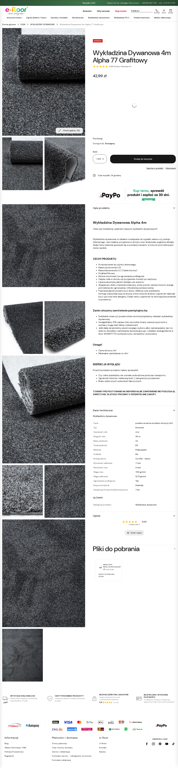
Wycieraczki (77, 17)
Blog (6, 743)
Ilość (95, 151)
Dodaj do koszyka (143, 159)
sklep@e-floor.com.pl (129, 3)
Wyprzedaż (121, 11)
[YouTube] (167, 744)
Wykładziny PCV (121, 17)
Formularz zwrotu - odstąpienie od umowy (72, 756)
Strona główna (9, 24)
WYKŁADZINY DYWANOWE (42, 24)
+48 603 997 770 (149, 3)
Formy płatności (59, 743)
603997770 (110, 333)
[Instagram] (153, 744)
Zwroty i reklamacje (61, 752)
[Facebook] (146, 744)
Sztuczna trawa (14, 17)
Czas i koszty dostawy (62, 747)
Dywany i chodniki (59, 17)
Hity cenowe (103, 11)
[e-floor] (16, 11)
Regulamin (9, 756)
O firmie (103, 743)
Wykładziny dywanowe (98, 17)
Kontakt (103, 747)
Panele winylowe (141, 17)
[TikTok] (173, 744)
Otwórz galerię (71, 130)
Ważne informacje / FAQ (15, 747)
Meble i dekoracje (162, 17)
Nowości (87, 11)
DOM (23, 24)
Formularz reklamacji (61, 760)
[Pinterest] (160, 744)
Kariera (102, 752)
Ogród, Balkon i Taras (36, 17)
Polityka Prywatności (14, 752)
